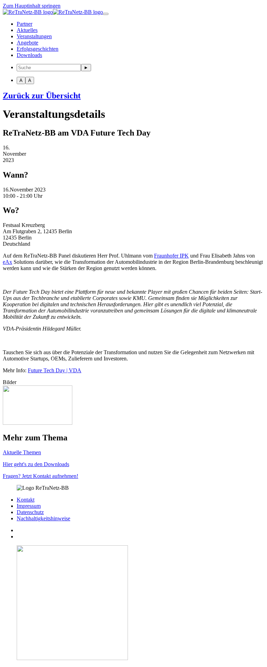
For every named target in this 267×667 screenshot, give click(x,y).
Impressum (29, 506)
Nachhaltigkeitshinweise (43, 518)
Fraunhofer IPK (171, 256)
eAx (7, 262)
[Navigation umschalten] (105, 14)
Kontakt (25, 500)
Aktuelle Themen (22, 452)
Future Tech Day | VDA (54, 370)
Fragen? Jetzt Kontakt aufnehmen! (40, 476)
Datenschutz (30, 512)
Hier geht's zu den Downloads (36, 464)
